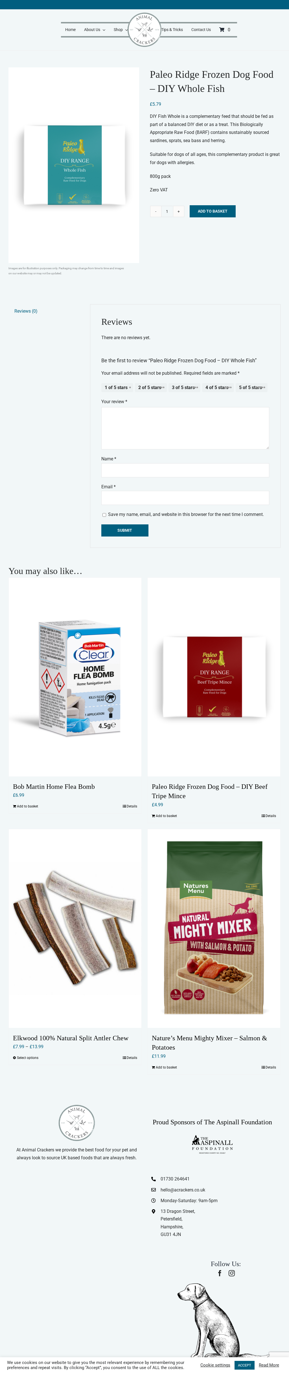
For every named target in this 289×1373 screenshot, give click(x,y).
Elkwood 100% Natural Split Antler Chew (70, 1038)
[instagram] (232, 1273)
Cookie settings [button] (215, 1365)
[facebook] (220, 1273)
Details (132, 806)
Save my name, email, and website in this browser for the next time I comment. (186, 514)
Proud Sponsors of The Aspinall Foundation (212, 1122)
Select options (27, 1058)
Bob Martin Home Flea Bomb (54, 786)
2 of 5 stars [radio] (149, 387)
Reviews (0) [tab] (26, 311)
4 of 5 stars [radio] (216, 387)
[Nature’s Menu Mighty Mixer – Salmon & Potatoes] (214, 928)
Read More (269, 1365)
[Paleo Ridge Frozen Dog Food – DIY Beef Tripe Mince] (214, 677)
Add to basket (212, 211)
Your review (114, 401)
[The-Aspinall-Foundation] (212, 1136)
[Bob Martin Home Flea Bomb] (75, 677)
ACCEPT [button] (244, 1365)
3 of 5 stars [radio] (183, 387)
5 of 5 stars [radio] (250, 387)
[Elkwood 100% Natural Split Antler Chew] (75, 928)
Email (108, 486)
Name (108, 459)
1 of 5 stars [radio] (116, 387)
